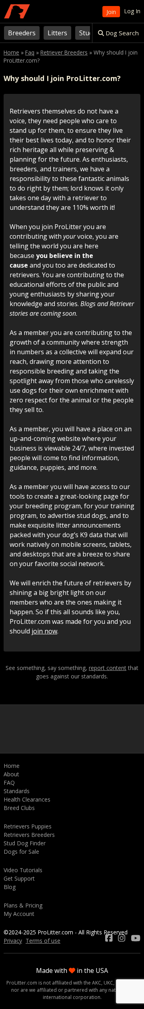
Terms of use (43, 940)
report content (107, 668)
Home (11, 52)
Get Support (19, 878)
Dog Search (121, 33)
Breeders (22, 32)
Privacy (13, 940)
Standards (17, 791)
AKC (96, 982)
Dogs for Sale (21, 851)
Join (111, 12)
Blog (10, 887)
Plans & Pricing (23, 905)
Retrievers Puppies (28, 826)
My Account (19, 914)
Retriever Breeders (64, 52)
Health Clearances (27, 799)
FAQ (9, 782)
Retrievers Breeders (29, 834)
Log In (132, 11)
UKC (108, 982)
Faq (29, 52)
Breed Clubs (19, 808)
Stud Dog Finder (25, 843)
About (11, 774)
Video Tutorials (23, 870)
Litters (57, 32)
